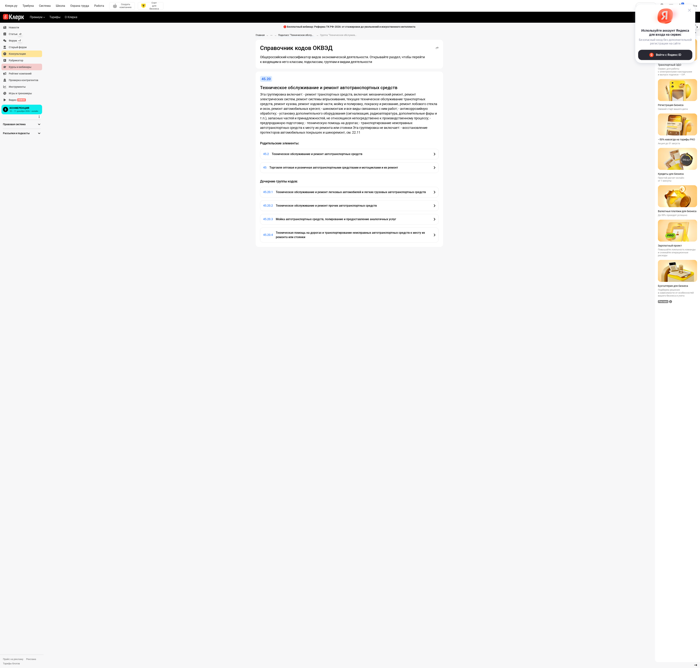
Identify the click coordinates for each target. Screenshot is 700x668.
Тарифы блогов (11, 663)
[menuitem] (21, 27)
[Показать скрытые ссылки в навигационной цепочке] (271, 35)
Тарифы (54, 17)
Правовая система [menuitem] (14, 124)
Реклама (31, 659)
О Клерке (71, 17)
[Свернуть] (695, 665)
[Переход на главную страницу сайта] (13, 17)
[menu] (23, 69)
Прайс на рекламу (13, 659)
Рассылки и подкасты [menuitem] (16, 133)
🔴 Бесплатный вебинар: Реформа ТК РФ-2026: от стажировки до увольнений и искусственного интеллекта (349, 26)
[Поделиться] (437, 47)
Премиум (36, 17)
